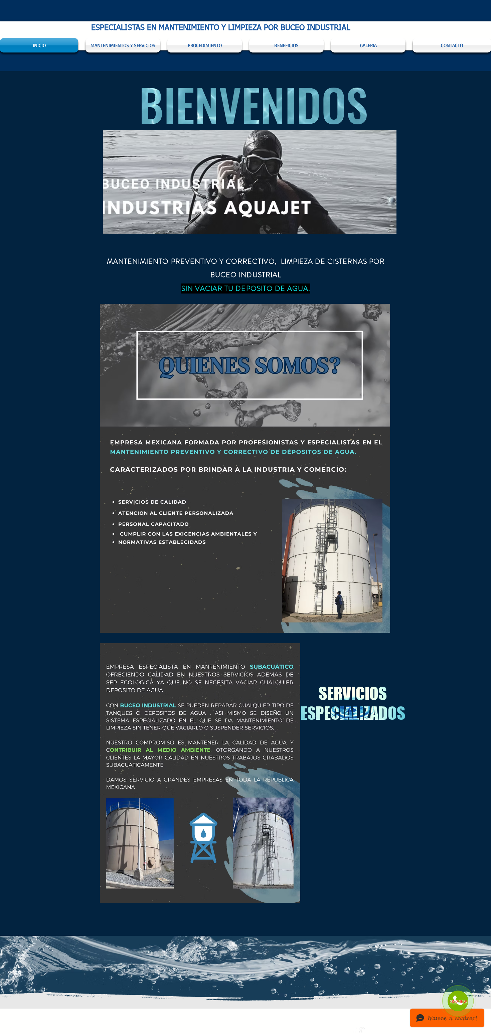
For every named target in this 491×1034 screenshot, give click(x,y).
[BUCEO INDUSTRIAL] (362, 1030)
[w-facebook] (355, 1030)
